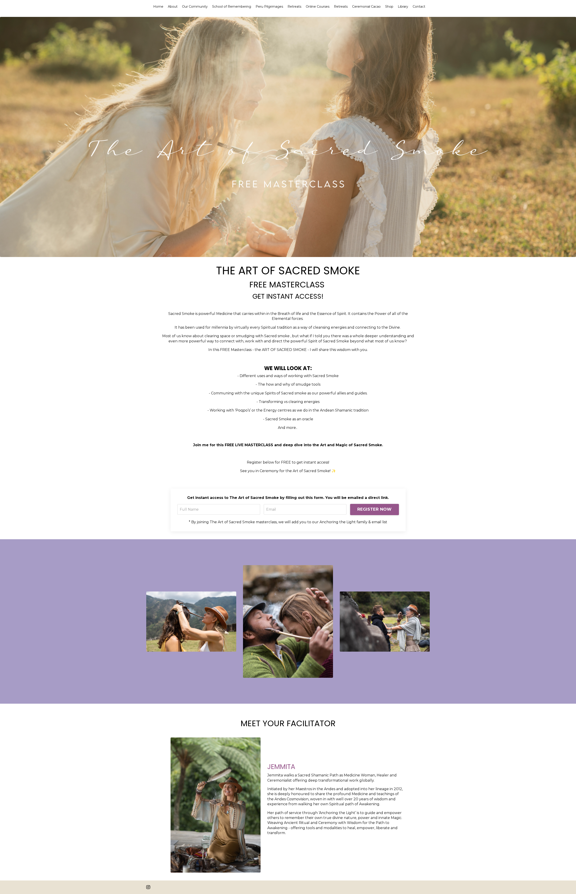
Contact (419, 7)
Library (403, 7)
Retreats (294, 7)
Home (158, 7)
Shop (389, 7)
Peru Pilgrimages (269, 7)
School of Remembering (231, 7)
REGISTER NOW (374, 509)
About (173, 7)
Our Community (195, 7)
